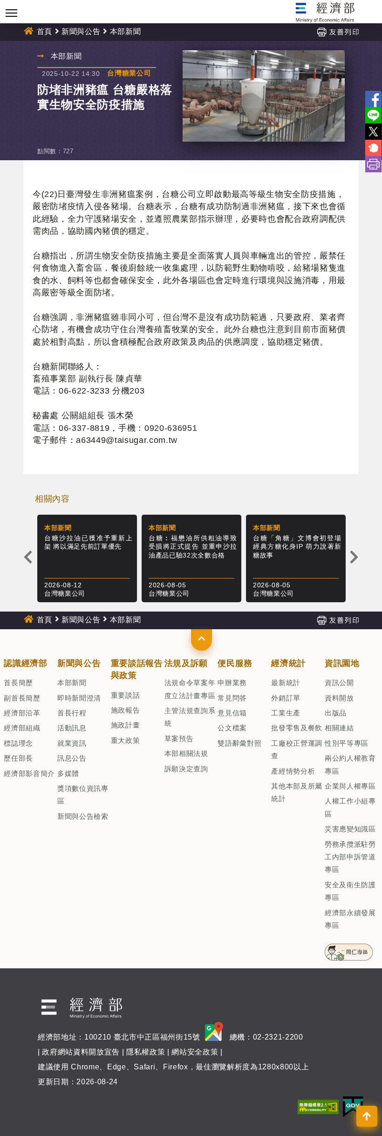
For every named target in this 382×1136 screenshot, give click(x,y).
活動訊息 (72, 728)
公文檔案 (232, 728)
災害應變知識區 (350, 829)
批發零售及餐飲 (296, 728)
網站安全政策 (194, 1052)
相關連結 (339, 728)
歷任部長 (18, 758)
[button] (201, 640)
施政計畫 (125, 725)
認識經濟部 (25, 663)
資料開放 (339, 698)
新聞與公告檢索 (83, 816)
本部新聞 (72, 683)
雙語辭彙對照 (239, 743)
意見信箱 (232, 713)
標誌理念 (18, 743)
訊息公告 (72, 758)
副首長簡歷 (22, 698)
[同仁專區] (349, 949)
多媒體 (68, 773)
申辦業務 (232, 683)
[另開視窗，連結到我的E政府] (353, 1106)
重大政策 (125, 740)
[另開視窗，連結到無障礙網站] (318, 1106)
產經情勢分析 (293, 771)
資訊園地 (342, 663)
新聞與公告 (80, 31)
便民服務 (235, 663)
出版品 (336, 713)
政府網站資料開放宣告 (81, 1052)
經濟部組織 (22, 728)
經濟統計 (288, 663)
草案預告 (179, 738)
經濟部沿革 (22, 713)
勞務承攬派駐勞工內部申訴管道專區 (350, 857)
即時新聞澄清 (79, 698)
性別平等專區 (346, 743)
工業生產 (285, 713)
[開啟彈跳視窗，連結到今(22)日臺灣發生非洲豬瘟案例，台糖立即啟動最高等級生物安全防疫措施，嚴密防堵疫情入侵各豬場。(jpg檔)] (264, 96)
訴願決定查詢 (186, 769)
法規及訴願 (186, 663)
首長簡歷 (18, 683)
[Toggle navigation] (11, 13)
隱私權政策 (145, 1052)
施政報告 (125, 710)
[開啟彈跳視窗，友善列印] (338, 31)
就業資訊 (72, 743)
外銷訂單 (285, 698)
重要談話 (125, 695)
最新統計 (285, 683)
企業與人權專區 (350, 786)
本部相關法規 (186, 753)
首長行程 (72, 713)
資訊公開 (339, 683)
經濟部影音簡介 (29, 773)
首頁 (44, 31)
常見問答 (232, 698)
